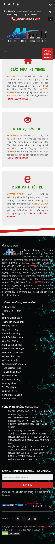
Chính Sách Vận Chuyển (13, 348)
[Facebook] (13, 4)
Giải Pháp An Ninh (10, 391)
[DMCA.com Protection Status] (11, 533)
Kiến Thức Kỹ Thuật (11, 379)
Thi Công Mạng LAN (11, 371)
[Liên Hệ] (29, 518)
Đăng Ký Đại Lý (9, 325)
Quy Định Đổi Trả (10, 341)
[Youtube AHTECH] (17, 4)
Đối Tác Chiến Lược (11, 356)
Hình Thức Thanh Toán (13, 352)
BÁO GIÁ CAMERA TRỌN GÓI (47, 54)
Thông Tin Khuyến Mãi (13, 321)
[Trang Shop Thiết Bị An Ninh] (9, 4)
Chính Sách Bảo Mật (12, 344)
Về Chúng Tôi (8, 307)
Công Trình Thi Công (12, 394)
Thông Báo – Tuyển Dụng (11, 312)
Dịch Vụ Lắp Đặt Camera (14, 364)
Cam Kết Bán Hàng (11, 333)
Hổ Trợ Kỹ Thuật (10, 360)
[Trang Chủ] (4, 4)
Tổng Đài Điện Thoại (12, 367)
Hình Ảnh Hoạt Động (12, 317)
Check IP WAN (9, 398)
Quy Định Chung (10, 329)
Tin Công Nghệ (9, 387)
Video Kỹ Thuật (9, 383)
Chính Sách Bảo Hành (12, 337)
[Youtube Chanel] (35, 518)
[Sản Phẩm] (23, 518)
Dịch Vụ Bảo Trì (9, 375)
